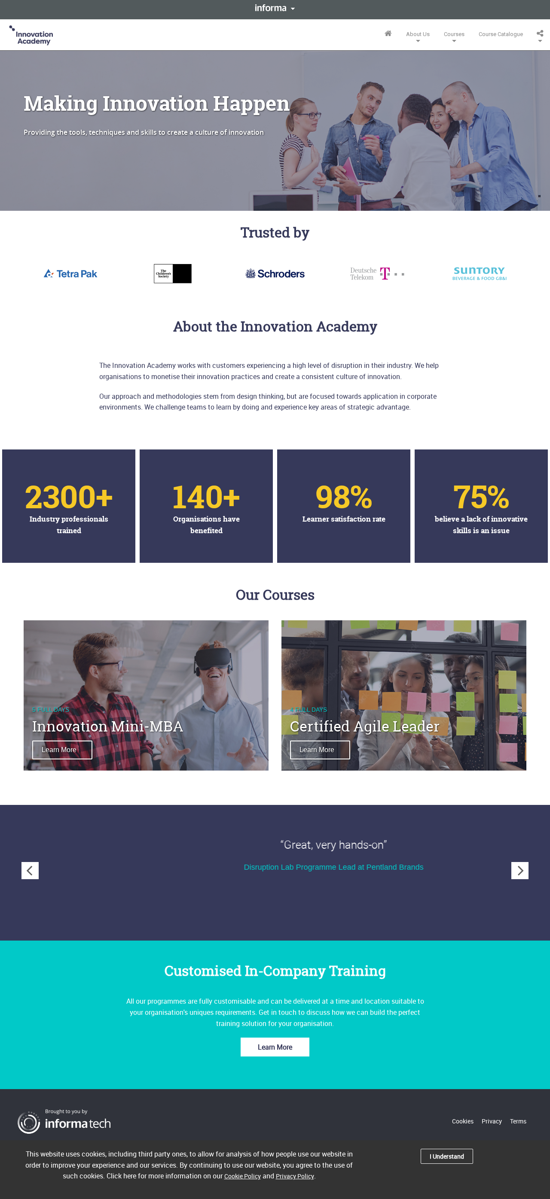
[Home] (31, 34)
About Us (418, 34)
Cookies (463, 1121)
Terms (518, 1121)
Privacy (492, 1121)
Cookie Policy (242, 1176)
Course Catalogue (501, 34)
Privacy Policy (295, 1176)
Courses (454, 34)
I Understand (447, 1156)
